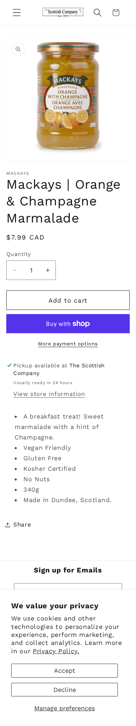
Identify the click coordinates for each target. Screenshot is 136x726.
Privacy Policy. (56, 651)
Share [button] (22, 524)
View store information (49, 393)
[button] (17, 12)
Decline (64, 689)
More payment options (68, 343)
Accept (64, 670)
